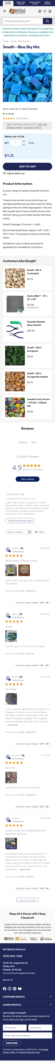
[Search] (47, 21)
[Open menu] (4, 11)
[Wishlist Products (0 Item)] (45, 11)
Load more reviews (27, 900)
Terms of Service (27, 1052)
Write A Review (27, 479)
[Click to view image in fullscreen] (27, 77)
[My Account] (40, 11)
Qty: (7, 143)
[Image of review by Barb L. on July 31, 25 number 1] (11, 636)
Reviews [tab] (23, 442)
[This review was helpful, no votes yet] (42, 602)
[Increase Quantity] (23, 141)
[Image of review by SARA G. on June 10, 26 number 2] (24, 570)
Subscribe (12, 1043)
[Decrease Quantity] (23, 144)
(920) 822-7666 (12, 956)
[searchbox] (16, 532)
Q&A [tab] (34, 442)
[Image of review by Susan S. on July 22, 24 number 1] (11, 843)
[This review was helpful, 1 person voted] (42, 665)
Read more (13, 724)
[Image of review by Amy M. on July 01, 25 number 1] (11, 699)
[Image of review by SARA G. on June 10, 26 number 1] (11, 570)
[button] (8, 3)
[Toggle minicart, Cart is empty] (50, 11)
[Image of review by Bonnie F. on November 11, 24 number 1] (11, 777)
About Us (8, 979)
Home (5, 41)
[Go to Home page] (17, 11)
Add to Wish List (16, 173)
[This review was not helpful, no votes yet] (47, 602)
